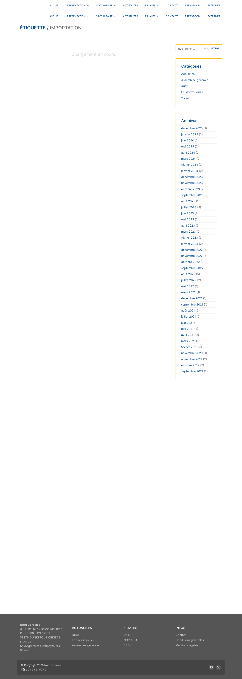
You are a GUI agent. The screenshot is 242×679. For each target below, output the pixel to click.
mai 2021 (187, 328)
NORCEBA (130, 640)
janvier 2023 (189, 244)
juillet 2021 (188, 316)
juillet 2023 (188, 207)
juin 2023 (187, 213)
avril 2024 (188, 152)
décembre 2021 (191, 298)
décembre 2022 (192, 250)
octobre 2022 (190, 262)
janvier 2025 (189, 134)
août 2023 (188, 201)
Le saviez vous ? (192, 92)
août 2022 (188, 274)
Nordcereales (52, 665)
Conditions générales (190, 640)
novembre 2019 (191, 359)
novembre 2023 (192, 183)
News (75, 635)
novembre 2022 (192, 256)
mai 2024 (187, 146)
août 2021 (188, 310)
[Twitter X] (218, 667)
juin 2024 (187, 140)
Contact (181, 635)
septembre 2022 (192, 268)
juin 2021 (187, 322)
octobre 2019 (190, 365)
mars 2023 (188, 231)
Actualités (188, 74)
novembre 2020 (192, 353)
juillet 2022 (188, 280)
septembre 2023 (192, 195)
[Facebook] (211, 667)
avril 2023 (188, 225)
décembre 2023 (192, 177)
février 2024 (189, 164)
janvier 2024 (189, 171)
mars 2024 (188, 158)
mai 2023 (187, 219)
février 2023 (189, 237)
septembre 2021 (192, 304)
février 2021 (189, 347)
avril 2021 (187, 334)
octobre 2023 (190, 189)
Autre (184, 86)
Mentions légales (187, 645)
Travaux (186, 98)
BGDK (127, 645)
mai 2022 (187, 286)
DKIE (127, 635)
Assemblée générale (194, 80)
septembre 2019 (192, 371)
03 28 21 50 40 (37, 669)
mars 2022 (188, 292)
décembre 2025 (192, 128)
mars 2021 (188, 341)
